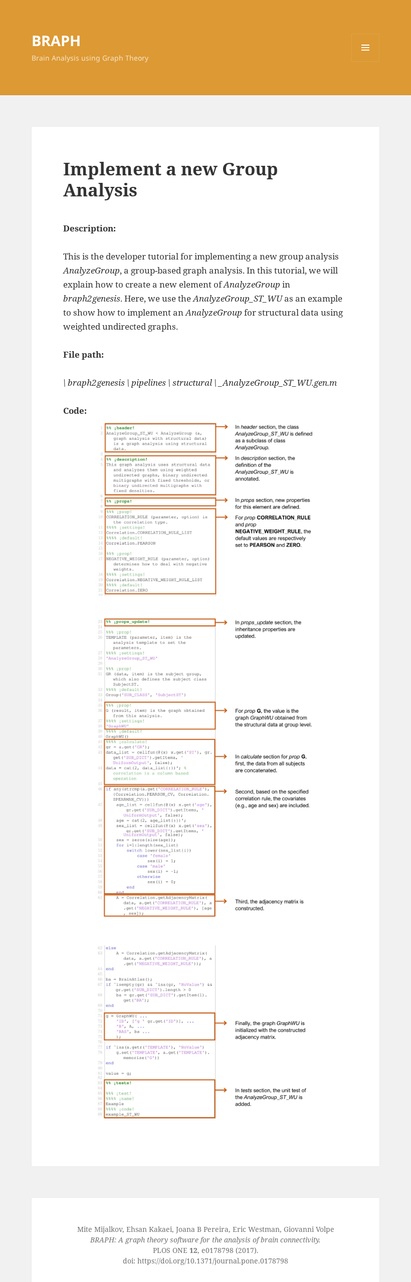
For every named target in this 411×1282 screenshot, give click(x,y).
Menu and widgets (365, 61)
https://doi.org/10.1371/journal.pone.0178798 (212, 1260)
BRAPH (56, 40)
